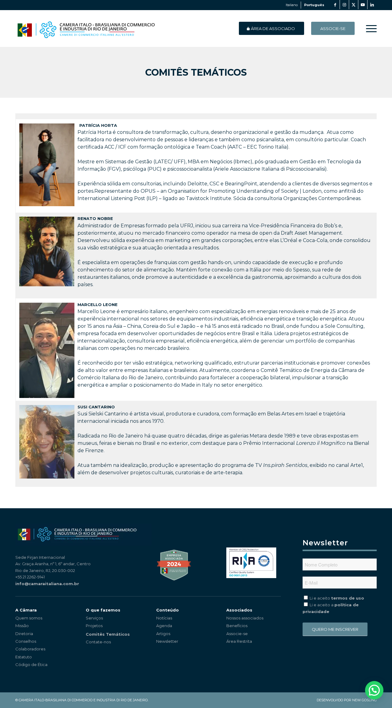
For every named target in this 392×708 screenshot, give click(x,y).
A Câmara (26, 610)
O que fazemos (103, 610)
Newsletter (167, 641)
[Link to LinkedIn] (372, 4)
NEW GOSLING (364, 700)
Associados (239, 610)
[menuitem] (369, 28)
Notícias (164, 617)
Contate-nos (98, 641)
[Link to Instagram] (344, 4)
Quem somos (28, 617)
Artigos (163, 633)
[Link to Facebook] (335, 4)
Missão (22, 625)
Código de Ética (31, 664)
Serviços (94, 617)
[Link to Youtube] (362, 4)
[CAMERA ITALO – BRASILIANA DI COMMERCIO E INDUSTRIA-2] (85, 28)
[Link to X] (353, 4)
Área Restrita (239, 641)
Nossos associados (244, 617)
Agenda (164, 625)
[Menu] (369, 28)
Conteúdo (167, 610)
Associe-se (237, 633)
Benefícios (236, 625)
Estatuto (23, 656)
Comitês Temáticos (196, 72)
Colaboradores (30, 648)
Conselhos (25, 641)
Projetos (94, 625)
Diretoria (24, 633)
